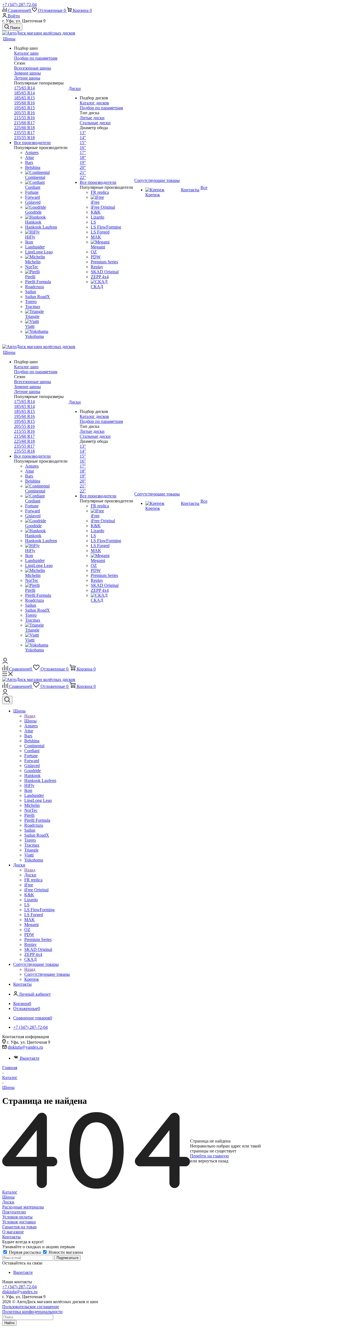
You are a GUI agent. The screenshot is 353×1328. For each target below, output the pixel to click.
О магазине (13, 1231)
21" (83, 172)
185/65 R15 (24, 98)
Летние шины (27, 78)
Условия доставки (19, 1222)
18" (83, 157)
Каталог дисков (94, 102)
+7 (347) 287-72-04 (19, 4)
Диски (30, 875)
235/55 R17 (24, 132)
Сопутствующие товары (47, 974)
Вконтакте (29, 1058)
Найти (9, 1323)
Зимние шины (27, 73)
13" (83, 132)
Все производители (32, 142)
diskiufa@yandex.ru (25, 1047)
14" (83, 137)
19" (83, 162)
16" (83, 147)
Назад (29, 716)
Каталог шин (26, 53)
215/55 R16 (24, 117)
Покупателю (14, 1212)
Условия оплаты (17, 1217)
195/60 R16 (24, 102)
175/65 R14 (24, 88)
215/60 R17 (24, 122)
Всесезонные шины (32, 68)
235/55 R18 (24, 137)
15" (83, 142)
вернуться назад (213, 1161)
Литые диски (92, 117)
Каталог (9, 1192)
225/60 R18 (24, 127)
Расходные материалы (23, 1207)
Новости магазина (65, 1252)
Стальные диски (95, 122)
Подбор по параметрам (35, 58)
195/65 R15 (24, 107)
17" (83, 152)
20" (83, 167)
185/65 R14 (24, 93)
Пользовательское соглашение (30, 1306)
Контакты (11, 1236)
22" (83, 177)
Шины (30, 721)
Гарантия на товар (19, 1226)
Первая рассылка (25, 1252)
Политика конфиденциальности (32, 1311)
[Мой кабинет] (5, 662)
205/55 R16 (24, 112)
